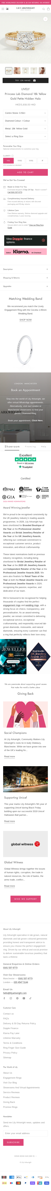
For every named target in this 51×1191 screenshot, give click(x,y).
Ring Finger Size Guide (14, 1048)
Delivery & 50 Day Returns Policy (19, 1023)
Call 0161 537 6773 (15, 192)
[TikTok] (30, 998)
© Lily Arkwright (25, 1162)
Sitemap (7, 1057)
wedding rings (32, 605)
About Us (7, 1073)
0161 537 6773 (10, 968)
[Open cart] (48, 9)
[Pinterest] (17, 998)
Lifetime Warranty (11, 1038)
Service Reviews (11, 1092)
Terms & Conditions (12, 1043)
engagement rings (12, 605)
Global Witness (13, 862)
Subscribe (13, 1142)
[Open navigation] (3, 9)
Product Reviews (11, 1097)
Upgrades (7, 286)
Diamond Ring (29, 413)
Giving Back (9, 1102)
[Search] (43, 9)
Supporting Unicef (15, 797)
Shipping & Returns (11, 277)
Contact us (8, 1014)
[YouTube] (24, 998)
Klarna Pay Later (11, 1033)
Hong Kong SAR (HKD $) (24, 1156)
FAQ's (6, 1018)
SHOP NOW (25, 320)
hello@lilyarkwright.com (15, 993)
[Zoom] (45, 19)
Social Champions (15, 733)
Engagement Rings (12, 1078)
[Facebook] (4, 998)
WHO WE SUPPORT (25, 899)
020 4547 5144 (21, 982)
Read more (9, 756)
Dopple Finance (10, 1028)
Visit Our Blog (10, 1082)
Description (8, 269)
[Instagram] (11, 998)
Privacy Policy (10, 1053)
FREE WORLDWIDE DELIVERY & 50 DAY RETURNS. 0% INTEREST (26, 2)
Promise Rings (10, 1107)
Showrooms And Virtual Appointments (21, 1087)
